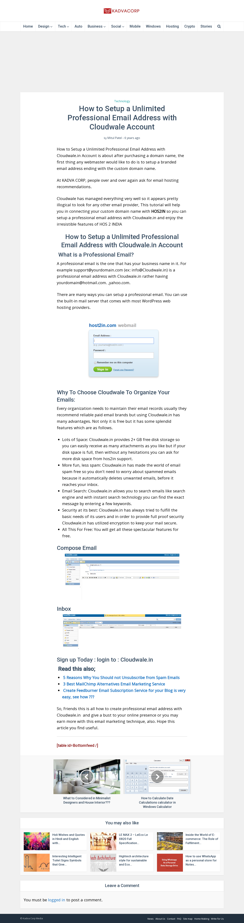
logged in (56, 899)
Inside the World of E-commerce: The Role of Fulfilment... (202, 839)
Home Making (201, 918)
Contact (171, 918)
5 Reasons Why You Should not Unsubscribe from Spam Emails (121, 677)
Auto (78, 26)
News (151, 918)
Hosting (172, 26)
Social (116, 26)
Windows (153, 26)
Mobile (135, 26)
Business (95, 26)
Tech (62, 26)
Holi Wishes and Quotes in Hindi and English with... (68, 839)
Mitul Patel (114, 138)
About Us (160, 918)
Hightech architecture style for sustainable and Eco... (134, 860)
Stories (206, 26)
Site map (188, 918)
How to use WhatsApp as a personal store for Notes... (201, 860)
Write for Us (217, 918)
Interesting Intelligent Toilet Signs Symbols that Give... (66, 860)
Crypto (189, 26)
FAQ (179, 918)
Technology (122, 101)
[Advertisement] (122, 62)
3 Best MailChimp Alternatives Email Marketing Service (113, 683)
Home (28, 26)
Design (43, 26)
